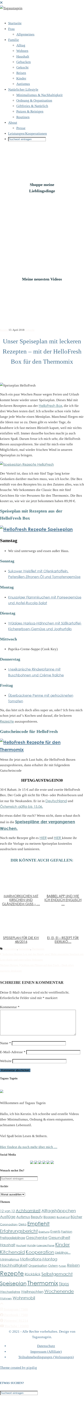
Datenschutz (46, 1346)
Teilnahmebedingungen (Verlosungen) (46, 1357)
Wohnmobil (24, 1297)
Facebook (15, 1315)
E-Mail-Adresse (12, 1052)
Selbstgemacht (57, 1273)
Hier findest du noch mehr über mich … (28, 1147)
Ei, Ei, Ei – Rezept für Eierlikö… (63, 940)
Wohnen (22, 51)
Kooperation (10, 948)
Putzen (62, 1266)
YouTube (16, 1326)
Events (55, 1231)
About (12, 123)
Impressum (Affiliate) (46, 1352)
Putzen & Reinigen (29, 111)
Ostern (53, 1265)
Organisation (37, 1265)
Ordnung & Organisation (34, 100)
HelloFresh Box (50, 405)
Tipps (64, 1283)
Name (5, 1043)
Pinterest (15, 1321)
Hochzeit (21, 1245)
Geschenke (37, 1237)
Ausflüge (7, 1216)
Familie (13, 40)
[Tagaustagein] (11, 8)
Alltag (20, 45)
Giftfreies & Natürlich (32, 106)
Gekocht (22, 67)
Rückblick (33, 1274)
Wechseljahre (10, 1292)
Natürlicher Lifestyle (23, 89)
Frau (11, 29)
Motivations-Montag (38, 1259)
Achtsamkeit (28, 1210)
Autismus (23, 84)
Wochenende (59, 1291)
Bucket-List (63, 1217)
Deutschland (56, 801)
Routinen (23, 117)
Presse (20, 128)
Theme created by (18, 1368)
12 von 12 (7, 1211)
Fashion (66, 1231)
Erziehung (44, 1231)
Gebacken (23, 62)
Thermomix (38, 948)
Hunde (31, 1245)
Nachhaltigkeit (14, 1265)
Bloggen (49, 1217)
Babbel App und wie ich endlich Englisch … (63, 900)
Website (6, 1061)
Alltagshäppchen (58, 1210)
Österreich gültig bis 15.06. (21, 806)
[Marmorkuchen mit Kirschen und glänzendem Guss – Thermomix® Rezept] (21, 879)
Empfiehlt (38, 1223)
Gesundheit (59, 1237)
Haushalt (22, 56)
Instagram (15, 1309)
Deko (23, 1224)
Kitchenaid (12, 1252)
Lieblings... (63, 1253)
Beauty (37, 1217)
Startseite (15, 23)
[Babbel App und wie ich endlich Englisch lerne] (63, 879)
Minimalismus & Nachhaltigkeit (39, 95)
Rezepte (7, 721)
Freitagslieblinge (12, 1238)
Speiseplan (24, 948)
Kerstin (4, 329)
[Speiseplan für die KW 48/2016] (21, 921)
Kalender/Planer (45, 1245)
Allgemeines (25, 34)
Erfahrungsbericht (19, 1231)
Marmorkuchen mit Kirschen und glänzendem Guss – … (21, 900)
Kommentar (10, 1007)
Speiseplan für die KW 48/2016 (21, 940)
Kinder (21, 78)
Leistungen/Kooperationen (27, 133)
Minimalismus (9, 1259)
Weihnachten (32, 1291)
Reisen (21, 73)
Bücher (76, 1216)
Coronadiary (9, 1224)
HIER (43, 838)
